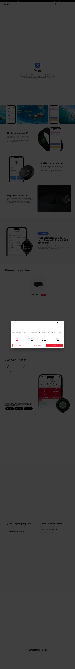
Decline (20, 345)
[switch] (31, 340)
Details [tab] (37, 326)
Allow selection (37, 345)
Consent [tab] (20, 326)
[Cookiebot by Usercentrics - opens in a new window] (57, 323)
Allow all (54, 345)
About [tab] (55, 326)
